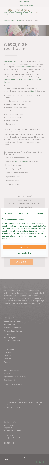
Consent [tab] (8, 213)
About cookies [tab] (24, 213)
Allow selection (24, 253)
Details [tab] (40, 213)
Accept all (24, 247)
